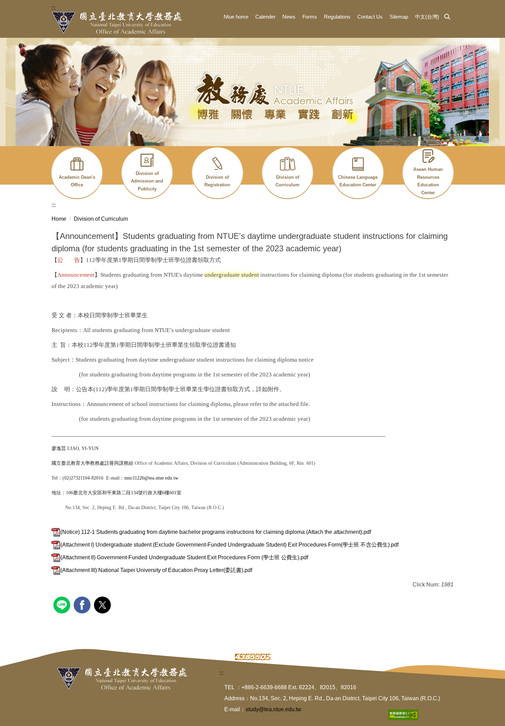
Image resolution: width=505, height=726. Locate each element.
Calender (265, 17)
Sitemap (399, 17)
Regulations (337, 17)
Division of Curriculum (288, 181)
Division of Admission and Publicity (147, 181)
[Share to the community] (62, 604)
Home (59, 219)
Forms (309, 17)
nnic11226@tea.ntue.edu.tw (151, 478)
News (288, 17)
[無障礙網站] (403, 714)
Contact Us (370, 17)
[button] (447, 17)
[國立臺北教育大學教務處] (117, 23)
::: (54, 8)
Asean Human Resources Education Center (428, 181)
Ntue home (236, 17)
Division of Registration (217, 181)
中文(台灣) (427, 17)
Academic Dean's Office (77, 181)
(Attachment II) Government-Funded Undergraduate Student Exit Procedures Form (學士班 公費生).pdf (184, 557)
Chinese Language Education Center (358, 181)
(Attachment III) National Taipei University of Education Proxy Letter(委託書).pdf (156, 570)
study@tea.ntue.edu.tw (273, 709)
